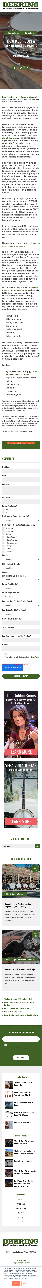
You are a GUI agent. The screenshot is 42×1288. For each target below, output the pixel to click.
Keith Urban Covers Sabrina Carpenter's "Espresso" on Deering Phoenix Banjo (23, 1183)
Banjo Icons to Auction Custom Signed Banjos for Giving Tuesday (19, 905)
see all (21, 1221)
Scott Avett (13, 917)
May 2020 (21, 1213)
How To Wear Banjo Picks (13, 1011)
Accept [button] (16, 1283)
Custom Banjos (13, 33)
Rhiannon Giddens (15, 914)
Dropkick (23, 914)
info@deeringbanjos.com (21, 1262)
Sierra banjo (29, 33)
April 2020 (21, 1204)
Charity (9, 894)
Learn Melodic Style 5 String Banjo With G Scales (21, 1015)
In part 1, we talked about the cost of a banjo (18, 97)
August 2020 (21, 1208)
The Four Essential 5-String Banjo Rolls (18, 999)
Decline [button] (25, 1283)
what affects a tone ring (10, 138)
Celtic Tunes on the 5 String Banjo (16, 1008)
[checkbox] (21, 511)
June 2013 (21, 1199)
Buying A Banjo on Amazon (23, 1161)
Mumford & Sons (24, 917)
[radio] (21, 509)
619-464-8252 (21, 1260)
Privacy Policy (23, 1278)
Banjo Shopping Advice (14, 959)
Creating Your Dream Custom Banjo (20, 969)
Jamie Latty (22, 52)
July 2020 (21, 1217)
